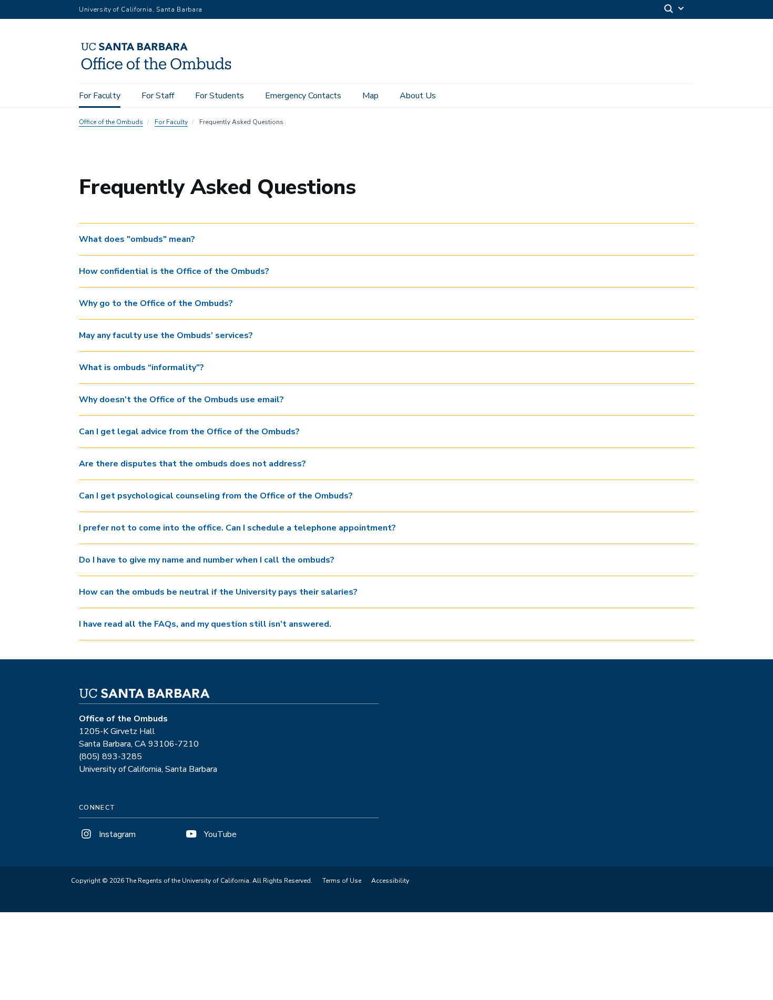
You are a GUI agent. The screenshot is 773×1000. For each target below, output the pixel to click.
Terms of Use (341, 880)
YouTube (219, 834)
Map (370, 95)
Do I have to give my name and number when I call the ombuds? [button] (206, 560)
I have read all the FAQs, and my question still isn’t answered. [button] (205, 624)
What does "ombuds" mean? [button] (137, 239)
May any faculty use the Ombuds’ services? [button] (166, 335)
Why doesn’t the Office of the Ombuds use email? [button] (181, 399)
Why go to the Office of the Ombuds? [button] (156, 303)
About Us (418, 95)
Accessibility (390, 880)
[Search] (674, 10)
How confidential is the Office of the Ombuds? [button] (174, 271)
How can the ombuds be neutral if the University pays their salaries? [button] (218, 592)
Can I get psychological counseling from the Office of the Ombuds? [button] (216, 496)
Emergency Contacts (303, 95)
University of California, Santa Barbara (140, 9)
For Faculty (99, 95)
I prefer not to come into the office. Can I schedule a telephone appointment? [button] (237, 528)
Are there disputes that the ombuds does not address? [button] (192, 464)
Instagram (116, 834)
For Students (219, 95)
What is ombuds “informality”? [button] (141, 367)
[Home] (160, 69)
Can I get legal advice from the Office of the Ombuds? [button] (189, 431)
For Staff (157, 95)
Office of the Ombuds (111, 122)
